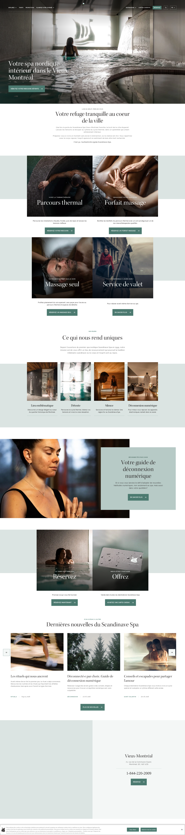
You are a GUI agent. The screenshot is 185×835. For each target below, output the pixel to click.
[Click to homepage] (92, 8)
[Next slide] (171, 652)
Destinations (130, 7)
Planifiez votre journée (44, 7)
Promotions (30, 7)
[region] (92, 830)
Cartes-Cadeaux (144, 7)
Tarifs (21, 7)
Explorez (11, 7)
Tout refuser (133, 829)
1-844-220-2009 (138, 773)
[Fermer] (182, 829)
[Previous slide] (6, 652)
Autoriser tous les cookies (149, 829)
